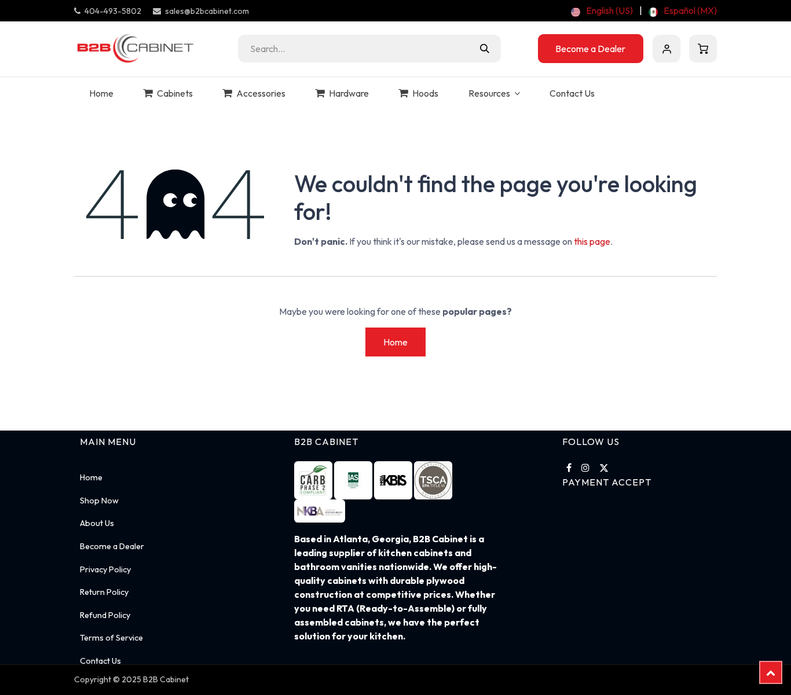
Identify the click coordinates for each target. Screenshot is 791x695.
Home (395, 342)
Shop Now (99, 500)
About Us (97, 523)
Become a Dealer (590, 48)
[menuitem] (602, 10)
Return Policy (104, 592)
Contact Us (100, 661)
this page (592, 241)
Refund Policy (105, 615)
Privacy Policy (105, 569)
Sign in (666, 48)
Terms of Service (111, 638)
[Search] (484, 48)
